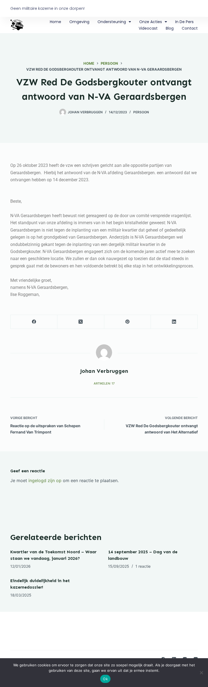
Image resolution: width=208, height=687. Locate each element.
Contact (190, 28)
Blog (170, 28)
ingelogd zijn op (44, 480)
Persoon (141, 112)
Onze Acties (150, 21)
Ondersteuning (112, 21)
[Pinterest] (127, 322)
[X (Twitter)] (80, 322)
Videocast (148, 28)
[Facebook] (34, 322)
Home (55, 21)
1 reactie (143, 566)
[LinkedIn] (174, 322)
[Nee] (201, 672)
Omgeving (79, 21)
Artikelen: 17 (104, 383)
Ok (105, 679)
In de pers (184, 21)
